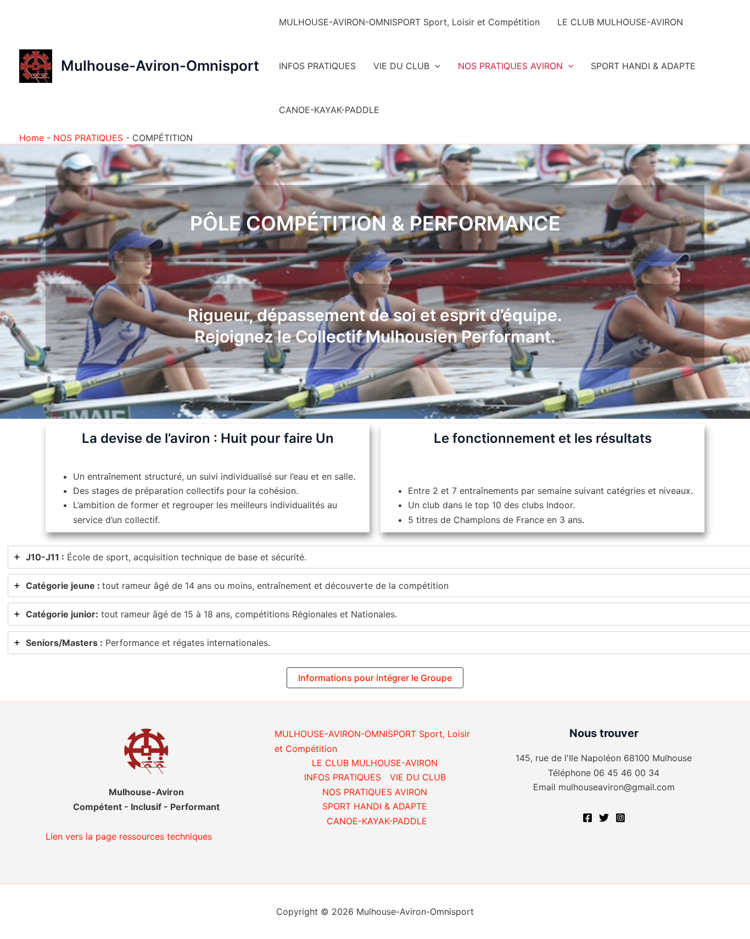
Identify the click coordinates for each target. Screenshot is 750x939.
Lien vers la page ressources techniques (129, 836)
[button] (434, 66)
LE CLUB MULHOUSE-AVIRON (620, 21)
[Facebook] (587, 818)
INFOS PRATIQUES (317, 65)
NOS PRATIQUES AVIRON (510, 65)
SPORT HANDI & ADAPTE (643, 65)
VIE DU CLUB (401, 65)
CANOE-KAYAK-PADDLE (329, 109)
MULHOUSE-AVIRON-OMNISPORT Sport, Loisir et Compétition (409, 21)
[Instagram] (620, 818)
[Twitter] (604, 818)
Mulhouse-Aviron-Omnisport (160, 65)
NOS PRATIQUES (88, 137)
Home (31, 137)
